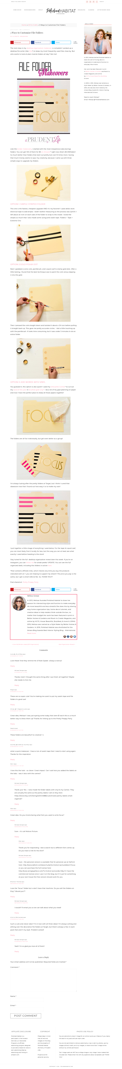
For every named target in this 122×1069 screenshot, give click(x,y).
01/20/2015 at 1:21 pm (16, 746)
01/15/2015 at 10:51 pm (17, 710)
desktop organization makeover (39, 48)
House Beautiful (95, 76)
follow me (30, 562)
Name (13, 996)
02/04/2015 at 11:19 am (21, 785)
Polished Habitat (61, 11)
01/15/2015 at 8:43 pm (16, 691)
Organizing (24, 36)
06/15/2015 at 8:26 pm (21, 902)
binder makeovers (24, 149)
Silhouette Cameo (58, 387)
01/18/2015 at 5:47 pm (16, 730)
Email (13, 1005)
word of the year (19, 390)
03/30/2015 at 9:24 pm (21, 826)
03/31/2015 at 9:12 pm (25, 857)
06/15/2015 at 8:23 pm (17, 883)
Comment (14, 967)
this (30, 51)
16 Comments (25, 29)
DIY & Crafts (33, 25)
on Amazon (45, 152)
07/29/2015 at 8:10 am (21, 941)
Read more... (32, 633)
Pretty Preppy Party (30, 582)
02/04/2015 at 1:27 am (17, 765)
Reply (12, 666)
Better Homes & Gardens (93, 71)
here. (50, 565)
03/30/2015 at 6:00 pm (17, 810)
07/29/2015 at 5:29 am (17, 919)
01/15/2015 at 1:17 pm (21, 672)
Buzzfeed (104, 76)
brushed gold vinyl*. (36, 390)
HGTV (87, 76)
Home (24, 25)
